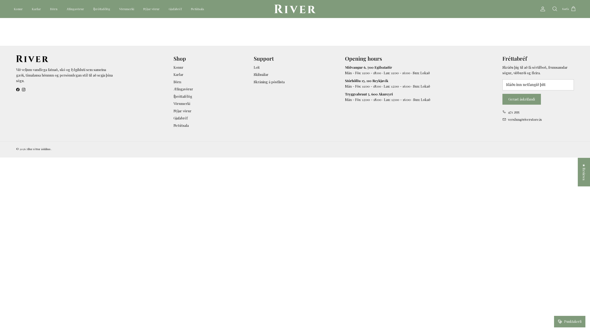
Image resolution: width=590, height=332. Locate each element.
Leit (257, 67)
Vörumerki (126, 9)
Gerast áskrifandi (521, 99)
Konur (18, 9)
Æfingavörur (75, 9)
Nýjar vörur (151, 9)
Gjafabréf (175, 9)
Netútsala (197, 9)
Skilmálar (261, 74)
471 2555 (513, 112)
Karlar (36, 9)
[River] (295, 9)
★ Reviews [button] (584, 172)
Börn (53, 9)
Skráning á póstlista (269, 82)
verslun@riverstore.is (525, 119)
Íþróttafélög (101, 9)
